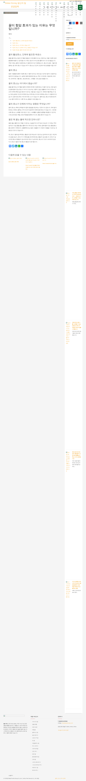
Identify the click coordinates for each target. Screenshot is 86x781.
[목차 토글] (10, 38)
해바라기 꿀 (35, 767)
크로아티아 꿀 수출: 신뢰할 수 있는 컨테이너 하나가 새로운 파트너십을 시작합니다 (76, 326)
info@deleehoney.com (75, 39)
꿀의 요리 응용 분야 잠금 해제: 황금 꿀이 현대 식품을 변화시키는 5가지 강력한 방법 (76, 66)
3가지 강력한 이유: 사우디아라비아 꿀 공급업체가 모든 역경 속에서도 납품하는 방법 (76, 585)
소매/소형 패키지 (36, 762)
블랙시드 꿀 (35, 732)
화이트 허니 (35, 770)
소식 (69, 25)
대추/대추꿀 (35, 748)
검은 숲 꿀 (34, 727)
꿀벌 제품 (34, 724)
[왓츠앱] (19, 146)
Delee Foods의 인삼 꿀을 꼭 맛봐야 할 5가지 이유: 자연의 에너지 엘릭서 (33, 167)
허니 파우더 (35, 746)
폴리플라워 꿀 (35, 756)
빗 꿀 (33, 740)
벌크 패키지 (35, 735)
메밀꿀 (34, 729)
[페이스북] (70, 23)
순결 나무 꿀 (35, 738)
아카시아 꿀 (35, 721)
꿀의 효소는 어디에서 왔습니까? (21, 45)
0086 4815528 (78, 1)
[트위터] (73, 23)
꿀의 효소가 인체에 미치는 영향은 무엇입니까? (25, 47)
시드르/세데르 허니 (37, 765)
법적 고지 (57, 778)
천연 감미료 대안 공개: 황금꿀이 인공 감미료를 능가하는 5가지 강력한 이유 (76, 455)
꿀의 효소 (15, 43)
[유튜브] (77, 23)
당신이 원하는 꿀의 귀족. (14, 161)
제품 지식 (22, 16)
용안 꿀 (34, 754)
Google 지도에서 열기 (63, 730)
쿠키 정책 (63, 778)
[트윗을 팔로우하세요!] (18, 776)
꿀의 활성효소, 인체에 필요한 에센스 (22, 40)
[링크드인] (16, 146)
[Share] (22, 146)
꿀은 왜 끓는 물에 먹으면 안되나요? (22, 50)
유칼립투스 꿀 (35, 743)
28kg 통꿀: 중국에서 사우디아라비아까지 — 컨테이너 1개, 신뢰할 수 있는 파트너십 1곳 (76, 196)
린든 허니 (34, 751)
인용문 (80, 7)
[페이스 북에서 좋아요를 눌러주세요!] (15, 776)
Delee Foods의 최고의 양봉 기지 (49, 163)
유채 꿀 (34, 759)
